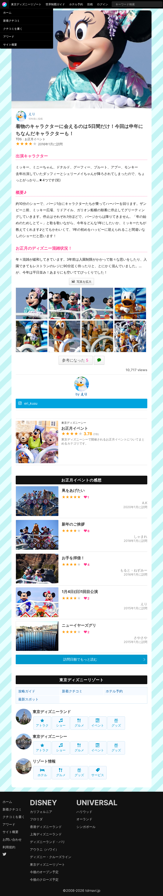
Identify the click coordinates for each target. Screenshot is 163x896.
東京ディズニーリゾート (26, 4)
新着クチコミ (11, 20)
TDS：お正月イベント (30, 139)
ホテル (42, 775)
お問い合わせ (12, 839)
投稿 (90, 4)
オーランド (84, 819)
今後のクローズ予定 (44, 880)
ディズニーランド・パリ (47, 842)
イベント (97, 725)
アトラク (42, 725)
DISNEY (43, 802)
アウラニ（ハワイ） (44, 849)
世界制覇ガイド (55, 4)
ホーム (7, 12)
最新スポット (28, 699)
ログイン (102, 4)
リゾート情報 (44, 761)
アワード (8, 36)
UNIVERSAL (96, 802)
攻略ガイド (26, 691)
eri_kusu (30, 403)
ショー (61, 725)
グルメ (79, 725)
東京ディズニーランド (52, 711)
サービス (97, 775)
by (81, 394)
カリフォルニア (41, 812)
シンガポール (86, 827)
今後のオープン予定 (44, 872)
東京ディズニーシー (50, 736)
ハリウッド (84, 812)
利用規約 (9, 847)
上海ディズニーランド (46, 834)
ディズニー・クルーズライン (50, 857)
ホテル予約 (76, 4)
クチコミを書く (12, 28)
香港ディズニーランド (46, 827)
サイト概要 (10, 44)
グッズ (116, 725)
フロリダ (36, 819)
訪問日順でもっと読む (80, 659)
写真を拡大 (83, 281)
